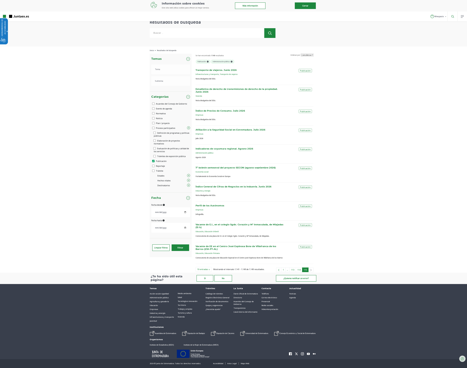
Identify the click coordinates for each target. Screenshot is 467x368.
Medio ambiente (184, 293)
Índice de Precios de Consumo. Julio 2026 (220, 111)
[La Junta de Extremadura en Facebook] (290, 354)
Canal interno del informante (245, 312)
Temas (156, 58)
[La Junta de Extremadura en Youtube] (308, 353)
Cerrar (305, 5)
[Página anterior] (278, 269)
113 (293, 270)
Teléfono (265, 293)
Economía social (202, 172)
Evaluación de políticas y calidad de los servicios (171, 150)
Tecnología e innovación (187, 301)
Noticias (292, 293)
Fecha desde (157, 205)
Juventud (153, 321)
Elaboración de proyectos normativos (167, 142)
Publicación (160, 161)
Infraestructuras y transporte (207, 74)
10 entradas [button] (204, 270)
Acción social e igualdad (159, 293)
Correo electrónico (269, 297)
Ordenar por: (295, 55)
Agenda (292, 297)
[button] (438, 16)
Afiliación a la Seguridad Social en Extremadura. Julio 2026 (230, 130)
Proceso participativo (165, 128)
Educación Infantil (212, 231)
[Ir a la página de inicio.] (11, 16)
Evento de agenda (163, 108)
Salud (180, 297)
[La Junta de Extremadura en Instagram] (302, 354)
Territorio (182, 305)
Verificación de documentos (217, 301)
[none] (311, 269)
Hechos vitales (164, 180)
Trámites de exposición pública (171, 156)
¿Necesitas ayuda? (213, 309)
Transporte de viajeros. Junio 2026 (216, 70)
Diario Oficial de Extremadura (246, 293)
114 (299, 270)
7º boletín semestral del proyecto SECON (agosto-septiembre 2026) (236, 168)
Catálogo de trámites (214, 293)
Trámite (159, 171)
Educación (200, 231)
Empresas (199, 115)
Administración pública (204, 153)
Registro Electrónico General (217, 297)
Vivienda (199, 96)
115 (306, 270)
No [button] (223, 278)
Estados (160, 175)
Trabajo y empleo (185, 309)
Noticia (158, 118)
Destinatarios (163, 185)
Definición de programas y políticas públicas (171, 134)
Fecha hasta (157, 220)
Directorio (238, 297)
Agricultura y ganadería (159, 301)
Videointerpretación (269, 309)
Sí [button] (205, 278)
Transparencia (239, 308)
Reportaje (160, 166)
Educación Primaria (212, 253)
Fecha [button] (156, 198)
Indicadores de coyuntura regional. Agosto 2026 (224, 149)
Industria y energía (203, 191)
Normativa (160, 113)
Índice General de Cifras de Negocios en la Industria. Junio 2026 (233, 187)
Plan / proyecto (162, 123)
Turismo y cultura (185, 313)
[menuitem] (191, 293)
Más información (250, 5)
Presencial (265, 301)
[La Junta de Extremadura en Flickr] (314, 353)
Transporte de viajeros (229, 74)
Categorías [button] (160, 96)
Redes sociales (267, 305)
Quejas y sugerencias (214, 305)
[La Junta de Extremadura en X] (296, 354)
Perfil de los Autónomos (210, 206)
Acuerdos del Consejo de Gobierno (171, 103)
